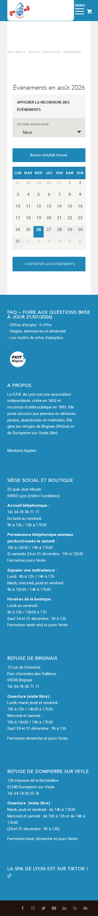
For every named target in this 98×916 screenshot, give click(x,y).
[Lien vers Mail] (85, 908)
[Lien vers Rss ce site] (75, 908)
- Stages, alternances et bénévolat (36, 331)
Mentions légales (21, 450)
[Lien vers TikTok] (9, 876)
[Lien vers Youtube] (54, 908)
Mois (27, 132)
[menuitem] (64, 10)
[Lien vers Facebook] (23, 908)
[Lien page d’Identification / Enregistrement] (64, 10)
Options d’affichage (33, 124)
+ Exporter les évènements (49, 264)
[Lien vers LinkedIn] (64, 908)
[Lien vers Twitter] (43, 908)
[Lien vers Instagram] (33, 908)
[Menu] (77, 10)
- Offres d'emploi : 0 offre (29, 325)
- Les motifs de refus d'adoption (35, 337)
